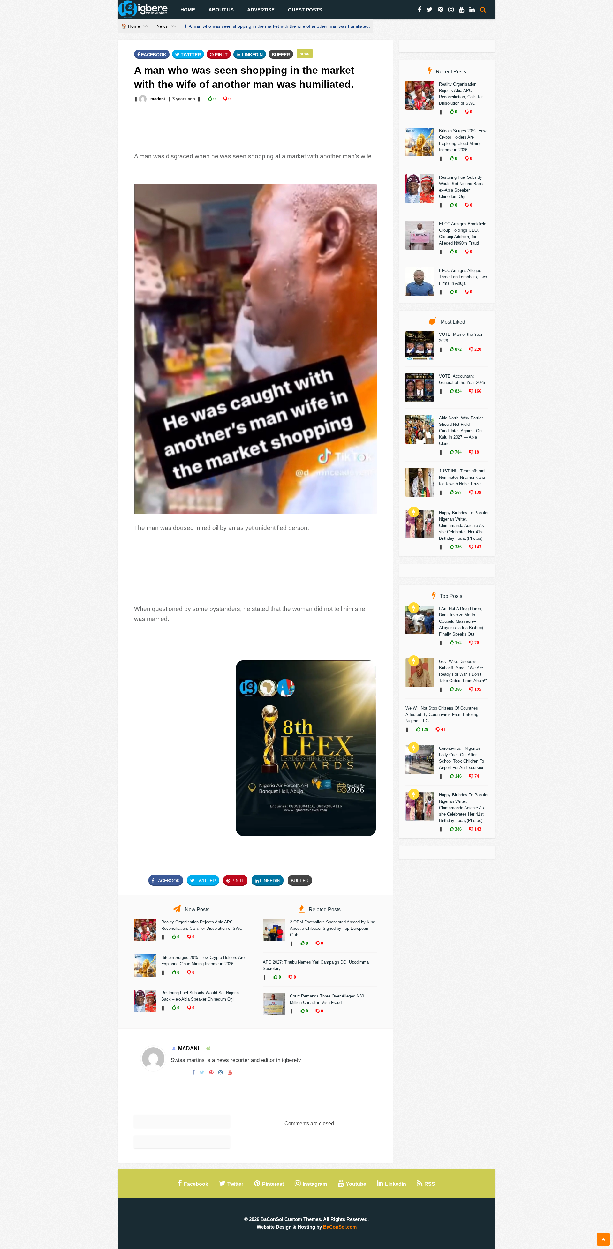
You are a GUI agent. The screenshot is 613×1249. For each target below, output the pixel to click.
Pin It (221, 54)
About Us (221, 9)
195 (477, 689)
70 (476, 642)
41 (442, 729)
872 (458, 349)
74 (476, 776)
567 (458, 492)
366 (458, 689)
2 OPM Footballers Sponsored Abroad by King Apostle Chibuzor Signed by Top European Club (332, 928)
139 (477, 492)
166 (477, 391)
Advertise (261, 9)
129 (424, 729)
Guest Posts (305, 9)
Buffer (281, 54)
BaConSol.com (340, 1227)
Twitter (190, 54)
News (162, 26)
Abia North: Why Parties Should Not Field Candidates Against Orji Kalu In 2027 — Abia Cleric (461, 431)
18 (476, 452)
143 (477, 547)
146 (458, 776)
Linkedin (251, 54)
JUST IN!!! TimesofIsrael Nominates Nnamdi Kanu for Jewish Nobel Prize (462, 477)
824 (458, 391)
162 (458, 642)
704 (458, 452)
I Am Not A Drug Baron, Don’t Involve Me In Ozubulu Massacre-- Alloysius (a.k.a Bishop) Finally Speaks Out (461, 621)
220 (477, 349)
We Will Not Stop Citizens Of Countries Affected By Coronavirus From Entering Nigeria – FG (441, 714)
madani (157, 98)
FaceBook (153, 54)
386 (458, 547)
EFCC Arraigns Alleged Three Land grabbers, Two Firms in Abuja (463, 277)
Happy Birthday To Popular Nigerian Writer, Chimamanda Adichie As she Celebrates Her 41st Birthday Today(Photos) (463, 525)
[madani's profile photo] (143, 98)
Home (187, 9)
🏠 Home (130, 26)
